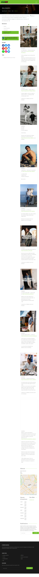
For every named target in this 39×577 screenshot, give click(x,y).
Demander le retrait (6, 35)
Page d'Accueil (4, 10)
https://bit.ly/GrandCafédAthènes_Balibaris (28, 439)
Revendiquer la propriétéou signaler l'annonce (7, 32)
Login (22, 558)
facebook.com (31, 499)
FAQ (3, 560)
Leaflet (25, 494)
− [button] (21, 477)
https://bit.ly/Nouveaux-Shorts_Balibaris (28, 211)
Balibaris (29, 487)
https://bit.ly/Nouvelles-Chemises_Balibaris (28, 379)
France (9, 10)
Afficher (22, 555)
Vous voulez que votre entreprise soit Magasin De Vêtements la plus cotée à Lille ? (11, 38)
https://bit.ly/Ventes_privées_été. (26, 250)
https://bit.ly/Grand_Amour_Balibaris (27, 137)
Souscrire (35, 532)
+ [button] (21, 476)
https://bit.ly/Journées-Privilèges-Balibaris (28, 90)
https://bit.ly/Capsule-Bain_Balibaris (29, 171)
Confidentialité (5, 558)
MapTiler (28, 494)
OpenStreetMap (32, 494)
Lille (12, 10)
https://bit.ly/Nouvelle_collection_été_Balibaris (29, 335)
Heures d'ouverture (7, 28)
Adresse (5, 26)
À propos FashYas (6, 555)
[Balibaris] (29, 485)
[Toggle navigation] (36, 2)
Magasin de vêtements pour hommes (9, 57)
